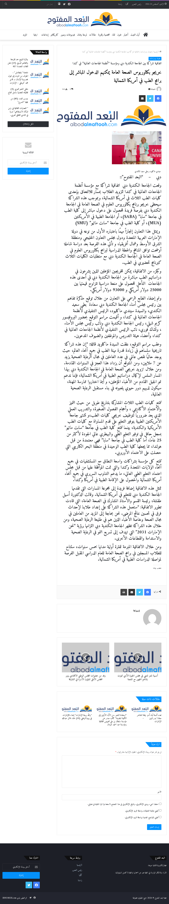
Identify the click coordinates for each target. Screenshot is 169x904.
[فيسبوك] (158, 98)
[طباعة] (123, 592)
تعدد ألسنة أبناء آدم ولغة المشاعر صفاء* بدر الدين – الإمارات (149, 718)
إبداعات (44, 35)
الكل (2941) (28, 124)
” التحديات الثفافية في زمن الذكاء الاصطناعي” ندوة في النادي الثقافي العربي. (18, 111)
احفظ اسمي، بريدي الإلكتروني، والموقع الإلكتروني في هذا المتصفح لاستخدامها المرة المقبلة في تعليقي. (123, 804)
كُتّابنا (127, 4)
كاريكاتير (54, 35)
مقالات (92, 35)
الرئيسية (156, 52)
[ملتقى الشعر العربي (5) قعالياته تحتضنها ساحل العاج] (40, 91)
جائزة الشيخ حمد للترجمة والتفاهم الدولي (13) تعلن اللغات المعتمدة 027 (18, 63)
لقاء (113, 35)
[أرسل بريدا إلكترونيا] (149, 89)
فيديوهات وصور (68, 35)
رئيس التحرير (136, 4)
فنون (119, 35)
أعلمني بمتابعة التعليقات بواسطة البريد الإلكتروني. (142, 811)
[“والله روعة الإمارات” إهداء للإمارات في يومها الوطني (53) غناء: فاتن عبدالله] (77, 708)
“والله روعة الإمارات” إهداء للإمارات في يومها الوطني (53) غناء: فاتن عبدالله (77, 716)
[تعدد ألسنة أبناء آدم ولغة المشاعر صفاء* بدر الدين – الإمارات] (146, 708)
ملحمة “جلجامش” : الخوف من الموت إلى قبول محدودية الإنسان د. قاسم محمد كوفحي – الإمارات (18, 78)
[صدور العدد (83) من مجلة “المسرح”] (40, 100)
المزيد (25, 35)
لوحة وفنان (82, 35)
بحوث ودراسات (146, 52)
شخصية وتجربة (104, 35)
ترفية (36, 35)
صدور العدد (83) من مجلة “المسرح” (19, 100)
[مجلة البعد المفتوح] (85, 19)
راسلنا (120, 4)
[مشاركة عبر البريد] (142, 98)
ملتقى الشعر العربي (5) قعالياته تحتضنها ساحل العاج (18, 91)
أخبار (126, 35)
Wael (153, 89)
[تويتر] (150, 98)
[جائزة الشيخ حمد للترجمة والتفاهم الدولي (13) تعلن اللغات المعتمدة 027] (40, 61)
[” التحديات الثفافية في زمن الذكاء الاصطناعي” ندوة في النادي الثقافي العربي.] (40, 110)
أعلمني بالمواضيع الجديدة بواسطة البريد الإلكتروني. (142, 817)
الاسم (159, 792)
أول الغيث (135, 35)
